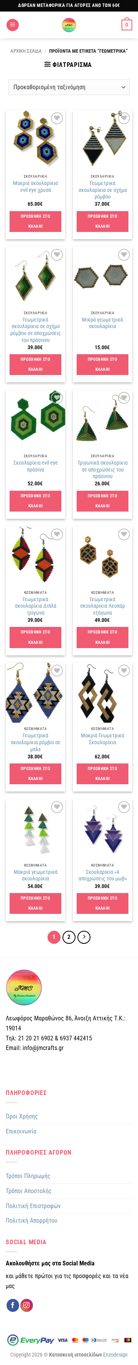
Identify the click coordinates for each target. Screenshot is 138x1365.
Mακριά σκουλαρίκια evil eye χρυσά (35, 186)
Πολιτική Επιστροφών (33, 1206)
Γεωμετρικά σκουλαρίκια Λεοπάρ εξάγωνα (102, 606)
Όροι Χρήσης (22, 1116)
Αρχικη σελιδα (26, 51)
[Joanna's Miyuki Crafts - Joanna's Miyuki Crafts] (69, 25)
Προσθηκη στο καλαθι (35, 221)
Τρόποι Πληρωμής (28, 1176)
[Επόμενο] (83, 937)
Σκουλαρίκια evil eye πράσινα (35, 466)
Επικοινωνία (21, 1131)
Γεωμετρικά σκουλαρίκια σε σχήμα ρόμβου (103, 190)
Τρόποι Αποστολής (29, 1191)
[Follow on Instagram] (26, 1305)
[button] (13, 25)
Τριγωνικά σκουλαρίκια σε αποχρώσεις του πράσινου (102, 469)
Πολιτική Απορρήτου (32, 1220)
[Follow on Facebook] (13, 1305)
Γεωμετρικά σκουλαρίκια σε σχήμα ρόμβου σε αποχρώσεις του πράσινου (35, 330)
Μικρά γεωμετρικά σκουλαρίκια (102, 323)
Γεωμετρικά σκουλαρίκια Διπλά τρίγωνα (35, 606)
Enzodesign (115, 1355)
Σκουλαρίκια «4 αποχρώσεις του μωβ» (103, 875)
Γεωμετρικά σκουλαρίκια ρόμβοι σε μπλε (36, 742)
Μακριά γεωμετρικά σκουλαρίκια (36, 875)
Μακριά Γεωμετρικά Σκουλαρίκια (102, 738)
